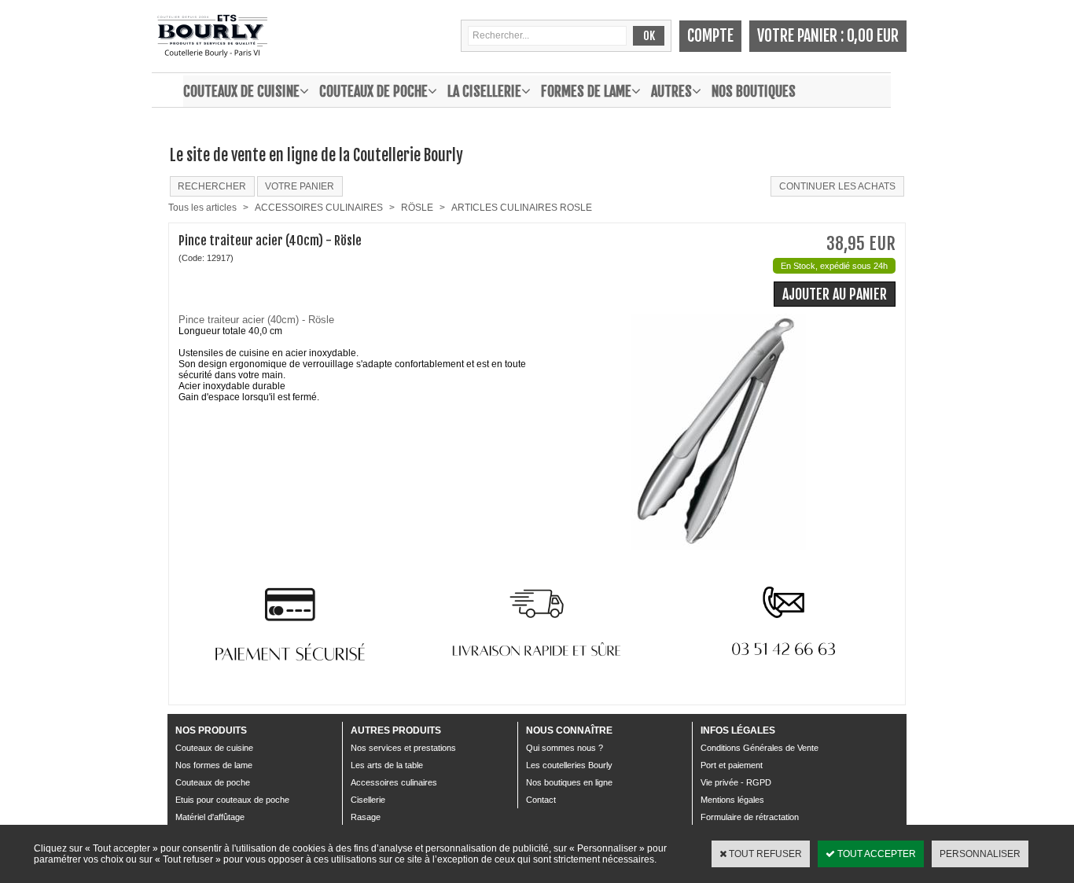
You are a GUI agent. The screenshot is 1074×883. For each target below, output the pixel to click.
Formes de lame (586, 91)
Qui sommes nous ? (564, 747)
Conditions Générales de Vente (759, 747)
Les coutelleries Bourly (569, 765)
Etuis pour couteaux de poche (232, 799)
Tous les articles (202, 207)
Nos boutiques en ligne (569, 782)
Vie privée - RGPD (736, 782)
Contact (541, 799)
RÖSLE (417, 207)
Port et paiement (732, 765)
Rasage (366, 817)
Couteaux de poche (373, 91)
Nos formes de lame (213, 765)
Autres (671, 91)
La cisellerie (484, 91)
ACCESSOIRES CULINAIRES (319, 207)
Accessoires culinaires (394, 782)
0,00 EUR (873, 36)
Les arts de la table (387, 765)
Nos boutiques (754, 91)
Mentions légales (732, 799)
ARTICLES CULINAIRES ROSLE (521, 207)
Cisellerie (368, 799)
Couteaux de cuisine (241, 91)
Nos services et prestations (403, 747)
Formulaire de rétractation (750, 817)
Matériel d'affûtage (210, 817)
